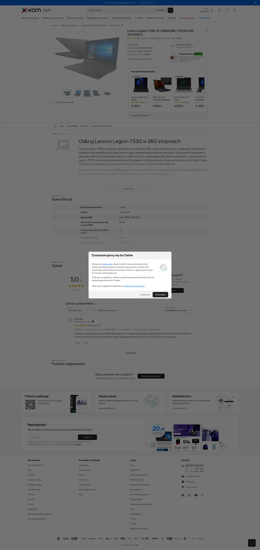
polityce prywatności (134, 286)
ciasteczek (107, 264)
